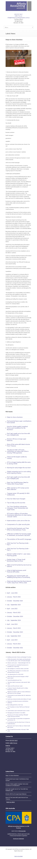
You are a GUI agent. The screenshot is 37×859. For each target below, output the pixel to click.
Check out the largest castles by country (17, 457)
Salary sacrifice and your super (15, 686)
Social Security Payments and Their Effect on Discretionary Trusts (18, 529)
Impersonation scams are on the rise (18, 520)
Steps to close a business (15, 417)
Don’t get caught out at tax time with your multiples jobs (18, 434)
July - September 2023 (14, 636)
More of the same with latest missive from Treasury (18, 445)
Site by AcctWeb (18, 856)
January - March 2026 (14, 597)
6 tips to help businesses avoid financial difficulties (16, 571)
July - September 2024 (14, 620)
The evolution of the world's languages (19, 539)
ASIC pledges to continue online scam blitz (18, 668)
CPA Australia (22, 831)
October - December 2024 (15, 616)
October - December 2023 (15, 632)
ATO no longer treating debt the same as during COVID (19, 462)
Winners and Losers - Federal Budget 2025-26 (18, 662)
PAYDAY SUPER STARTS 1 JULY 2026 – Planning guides (19, 554)
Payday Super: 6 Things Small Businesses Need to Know (16, 560)
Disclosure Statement (18, 838)
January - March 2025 (14, 612)
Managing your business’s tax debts (16, 712)
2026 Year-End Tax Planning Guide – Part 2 (18, 549)
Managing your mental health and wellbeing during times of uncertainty (18, 576)
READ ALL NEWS (10, 802)
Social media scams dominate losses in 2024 (18, 710)
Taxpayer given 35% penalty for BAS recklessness (18, 494)
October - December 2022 (15, 647)
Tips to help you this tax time (16, 502)
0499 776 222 (18, 16)
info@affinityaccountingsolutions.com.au (19, 17)
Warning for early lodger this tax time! (19, 467)
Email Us (8, 745)
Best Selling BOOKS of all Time (15, 704)
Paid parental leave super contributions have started (19, 421)
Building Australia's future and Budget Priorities (19, 657)
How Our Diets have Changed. (16, 499)
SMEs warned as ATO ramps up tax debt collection (18, 488)
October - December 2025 (15, 601)
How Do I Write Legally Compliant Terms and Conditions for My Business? (17, 428)
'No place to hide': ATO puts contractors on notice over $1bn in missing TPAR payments (17, 451)
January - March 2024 (14, 628)
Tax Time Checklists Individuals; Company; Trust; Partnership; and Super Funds (17, 508)
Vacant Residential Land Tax (14, 680)
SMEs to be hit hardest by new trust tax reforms (19, 565)
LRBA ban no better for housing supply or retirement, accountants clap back (19, 534)
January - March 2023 (14, 644)
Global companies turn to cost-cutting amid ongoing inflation (19, 472)
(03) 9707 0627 (18, 14)
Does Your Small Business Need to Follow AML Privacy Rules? (17, 483)
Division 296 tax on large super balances (16, 439)
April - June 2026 (12, 593)
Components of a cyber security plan (18, 524)
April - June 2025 (12, 608)
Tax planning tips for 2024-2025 (15, 674)
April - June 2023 (12, 640)
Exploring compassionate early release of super (19, 699)
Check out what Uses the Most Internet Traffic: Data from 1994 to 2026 (19, 581)
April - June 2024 (12, 624)
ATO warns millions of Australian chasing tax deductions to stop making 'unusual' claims (19, 515)
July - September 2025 (14, 604)
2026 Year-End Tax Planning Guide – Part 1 (18, 543)
